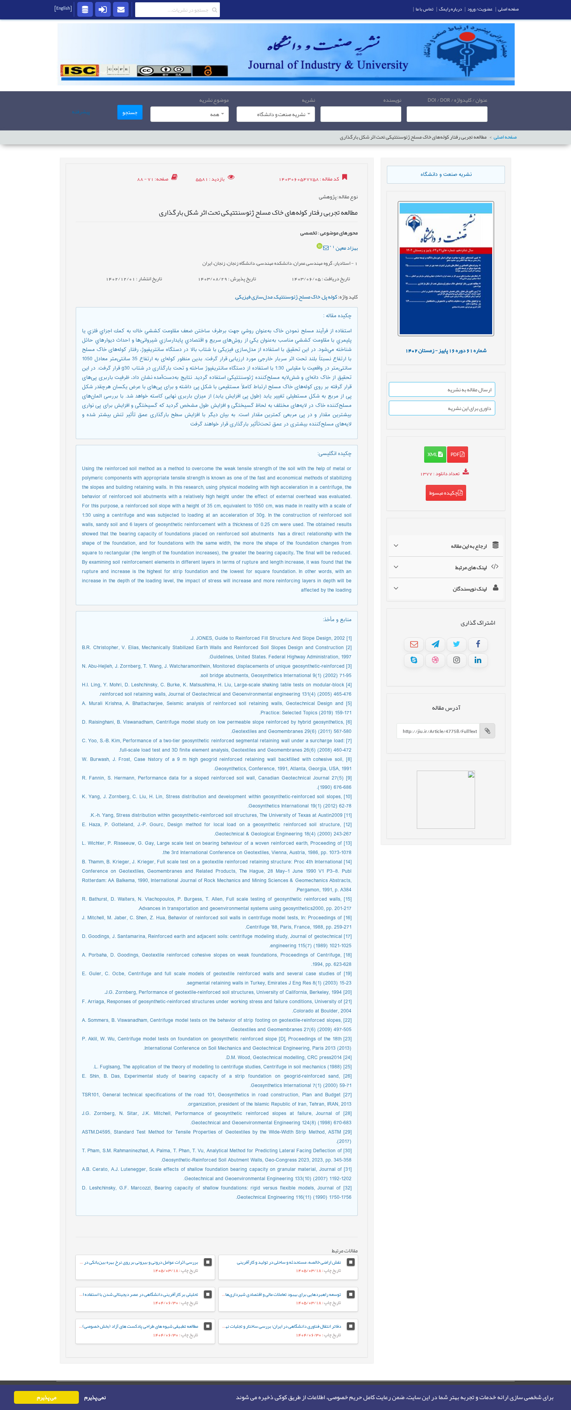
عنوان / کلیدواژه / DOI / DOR (457, 99)
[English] (63, 8)
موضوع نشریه (214, 99)
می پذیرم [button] (46, 1397)
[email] (121, 9)
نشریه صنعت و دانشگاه (446, 174)
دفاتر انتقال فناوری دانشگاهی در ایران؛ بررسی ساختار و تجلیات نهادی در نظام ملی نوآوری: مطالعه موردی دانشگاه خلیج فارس (232, 1326)
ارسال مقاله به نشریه (469, 389)
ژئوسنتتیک (286, 296)
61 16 (446, 350)
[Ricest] (85, 9)
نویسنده (392, 99)
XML (433, 454)
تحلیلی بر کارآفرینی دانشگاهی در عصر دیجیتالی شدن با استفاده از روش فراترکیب (125, 1294)
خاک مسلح (309, 296)
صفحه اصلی (505, 137)
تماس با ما (424, 9)
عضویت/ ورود (480, 9)
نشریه (308, 99)
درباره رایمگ (450, 9)
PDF (455, 454)
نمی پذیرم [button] (95, 1397)
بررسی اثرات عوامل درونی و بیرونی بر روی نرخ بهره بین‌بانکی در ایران (136, 1262)
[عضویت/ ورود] (103, 9)
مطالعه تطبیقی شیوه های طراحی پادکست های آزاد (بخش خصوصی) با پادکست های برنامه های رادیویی (109, 1326)
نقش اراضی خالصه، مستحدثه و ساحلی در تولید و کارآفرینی (289, 1262)
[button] (233, 1397)
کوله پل (329, 296)
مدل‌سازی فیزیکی (254, 296)
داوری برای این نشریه (469, 408)
